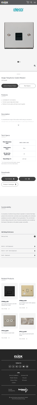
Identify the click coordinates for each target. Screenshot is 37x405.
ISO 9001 (24, 377)
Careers (14, 382)
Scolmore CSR (24, 375)
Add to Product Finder (10, 86)
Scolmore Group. (21, 398)
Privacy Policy (13, 380)
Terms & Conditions (13, 375)
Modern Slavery (13, 377)
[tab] (18, 62)
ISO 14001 (24, 380)
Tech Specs (27, 86)
